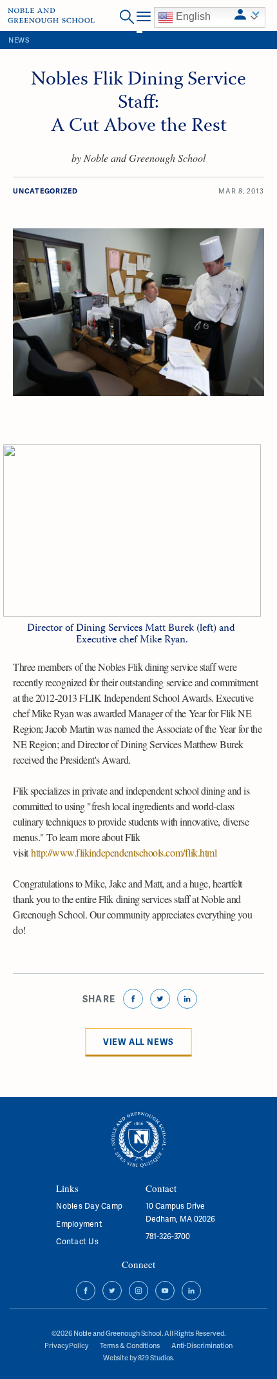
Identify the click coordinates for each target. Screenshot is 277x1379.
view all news (138, 1041)
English (192, 16)
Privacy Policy (66, 1345)
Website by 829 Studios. (138, 1358)
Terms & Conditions (130, 1345)
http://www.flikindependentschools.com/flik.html (123, 852)
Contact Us (77, 1241)
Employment (79, 1223)
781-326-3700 (168, 1236)
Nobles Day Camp (89, 1205)
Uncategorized (45, 190)
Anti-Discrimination (202, 1345)
